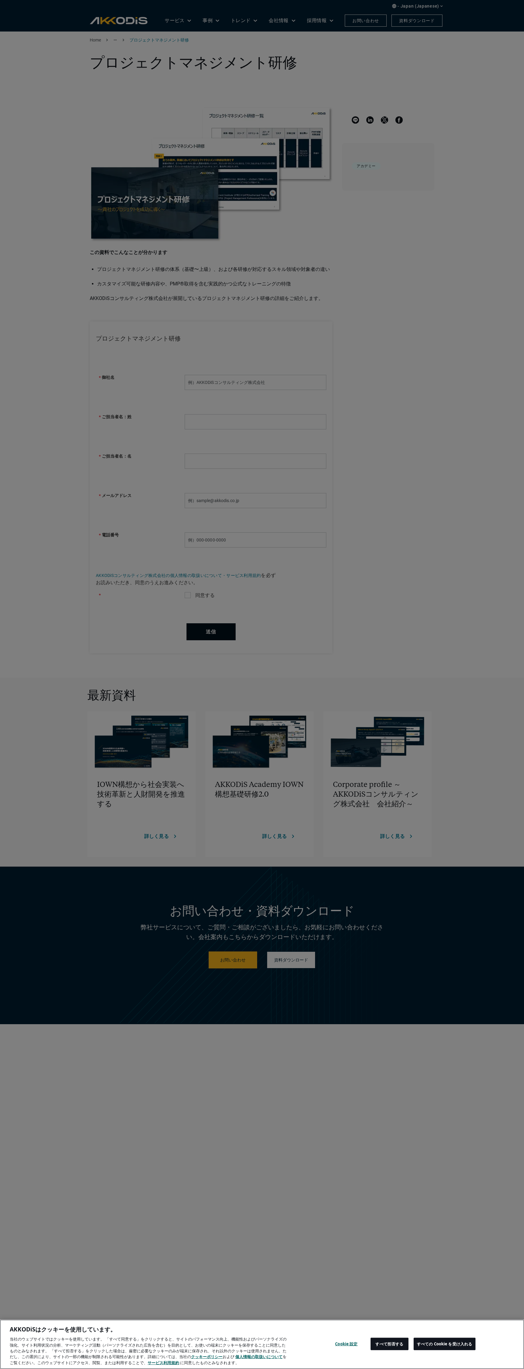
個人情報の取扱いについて (259, 1357)
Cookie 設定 (346, 1343)
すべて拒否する (389, 1343)
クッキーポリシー (207, 1357)
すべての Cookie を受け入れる (444, 1343)
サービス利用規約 (163, 1362)
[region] (262, 1344)
